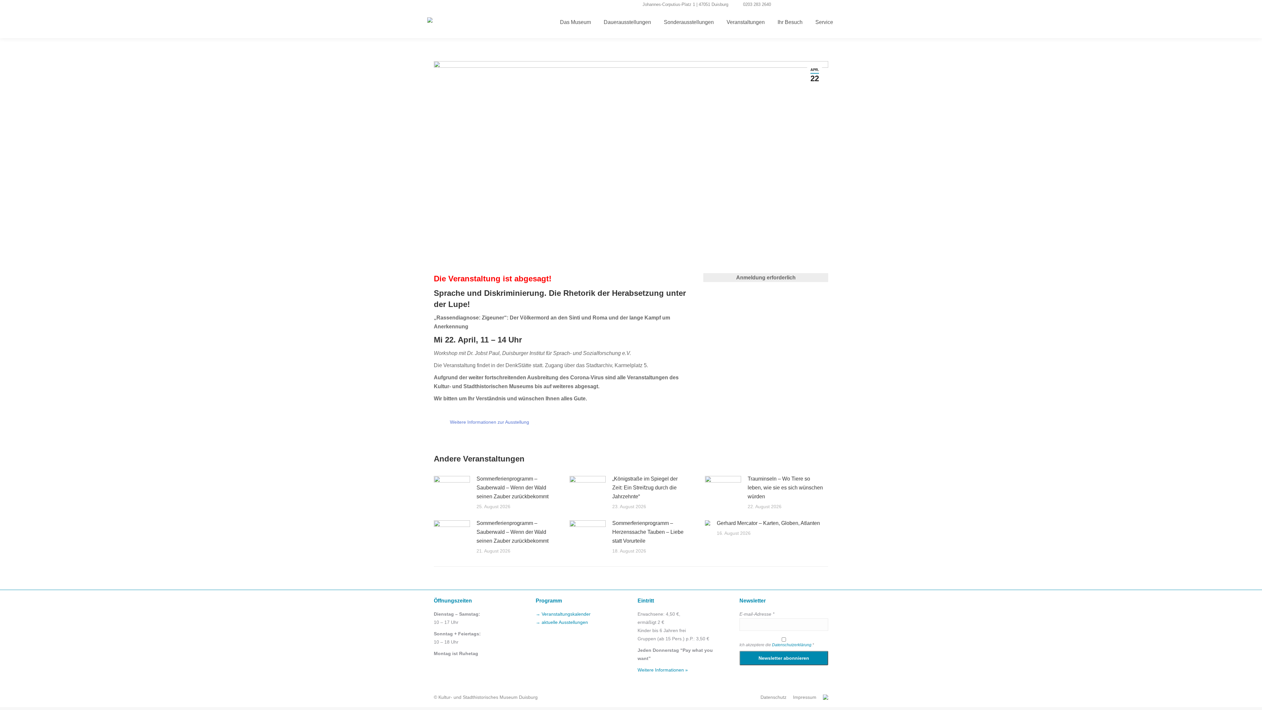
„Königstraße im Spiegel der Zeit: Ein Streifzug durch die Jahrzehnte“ (645, 487)
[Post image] (452, 489)
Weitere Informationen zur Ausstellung (489, 422)
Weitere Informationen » (663, 670)
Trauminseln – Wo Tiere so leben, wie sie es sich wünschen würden (785, 487)
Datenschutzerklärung (791, 645)
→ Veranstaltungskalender (563, 614)
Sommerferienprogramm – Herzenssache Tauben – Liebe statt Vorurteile (648, 532)
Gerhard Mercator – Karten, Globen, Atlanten (768, 523)
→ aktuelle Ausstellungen (562, 622)
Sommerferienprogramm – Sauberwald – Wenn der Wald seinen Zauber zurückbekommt (513, 487)
